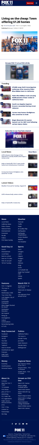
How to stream (6, 347)
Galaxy (20, 276)
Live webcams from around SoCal (24, 295)
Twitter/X (4, 345)
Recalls (4, 235)
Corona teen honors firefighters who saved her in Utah (12, 172)
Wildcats (20, 263)
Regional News (24, 361)
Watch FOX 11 (24, 283)
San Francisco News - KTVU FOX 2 (24, 364)
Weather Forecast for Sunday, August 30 (14, 186)
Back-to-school (6, 256)
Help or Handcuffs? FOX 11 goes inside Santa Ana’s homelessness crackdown (13, 164)
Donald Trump (22, 338)
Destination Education (5, 310)
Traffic (20, 224)
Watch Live (30, 3)
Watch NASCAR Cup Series (24, 392)
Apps (19, 292)
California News (6, 224)
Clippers (20, 256)
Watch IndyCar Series (24, 396)
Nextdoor (4, 343)
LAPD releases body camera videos (12, 194)
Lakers (20, 254)
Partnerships (5, 412)
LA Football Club (23, 270)
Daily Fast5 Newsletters (5, 355)
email (26, 423)
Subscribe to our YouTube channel (18, 131)
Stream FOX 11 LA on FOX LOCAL (17, 63)
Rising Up (4, 315)
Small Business (6, 366)
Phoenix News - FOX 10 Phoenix (24, 368)
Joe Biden (21, 341)
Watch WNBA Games (24, 406)
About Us (5, 378)
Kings (19, 265)
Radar (20, 226)
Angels (20, 261)
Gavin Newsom (22, 343)
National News (6, 229)
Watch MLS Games (24, 408)
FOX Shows (5, 389)
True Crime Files (6, 295)
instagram (19, 423)
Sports (21, 246)
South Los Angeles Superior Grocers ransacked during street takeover (24, 106)
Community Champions (5, 302)
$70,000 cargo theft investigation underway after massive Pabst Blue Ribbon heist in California (24, 89)
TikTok (4, 338)
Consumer (5, 233)
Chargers (20, 252)
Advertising (5, 394)
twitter (15, 423)
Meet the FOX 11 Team (7, 384)
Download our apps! (8, 350)
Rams (19, 249)
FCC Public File (6, 396)
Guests (4, 249)
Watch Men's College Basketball (24, 399)
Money (4, 361)
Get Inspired (5, 313)
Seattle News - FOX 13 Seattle (24, 372)
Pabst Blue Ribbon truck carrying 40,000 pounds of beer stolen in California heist (24, 98)
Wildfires (20, 239)
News (29, 25)
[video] (32, 187)
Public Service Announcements (7, 401)
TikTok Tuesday (6, 263)
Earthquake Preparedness (22, 234)
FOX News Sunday (7, 240)
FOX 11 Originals (7, 286)
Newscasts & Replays (24, 290)
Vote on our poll (6, 261)
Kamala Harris (22, 345)
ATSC (3, 405)
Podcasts (4, 352)
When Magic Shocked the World (8, 306)
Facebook (5, 334)
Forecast (20, 222)
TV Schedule (5, 387)
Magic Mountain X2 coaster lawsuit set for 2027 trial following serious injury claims (24, 122)
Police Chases (6, 226)
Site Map (4, 414)
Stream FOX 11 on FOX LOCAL (23, 287)
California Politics (23, 334)
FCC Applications (7, 398)
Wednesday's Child (7, 293)
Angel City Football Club (23, 273)
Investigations (6, 318)
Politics (4, 238)
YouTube (4, 341)
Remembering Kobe (8, 324)
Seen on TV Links (7, 258)
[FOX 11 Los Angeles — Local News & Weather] (7, 3)
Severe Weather (23, 237)
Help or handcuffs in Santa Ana (11, 203)
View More (32, 152)
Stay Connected (8, 331)
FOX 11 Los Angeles (21, 25)
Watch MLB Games (24, 389)
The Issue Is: (5, 288)
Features (5, 283)
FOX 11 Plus (5, 407)
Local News (6, 152)
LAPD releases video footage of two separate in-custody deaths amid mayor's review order (14, 156)
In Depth (4, 290)
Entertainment (6, 231)
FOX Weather (22, 242)
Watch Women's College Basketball (23, 403)
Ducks (20, 267)
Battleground (22, 347)
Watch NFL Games (24, 383)
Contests (4, 381)
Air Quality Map (22, 229)
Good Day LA (7, 246)
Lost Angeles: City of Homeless (8, 298)
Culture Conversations (6, 321)
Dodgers (20, 258)
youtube (23, 423)
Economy (4, 364)
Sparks (20, 278)
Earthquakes (22, 231)
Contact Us (5, 409)
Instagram (5, 336)
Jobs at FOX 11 (6, 392)
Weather (21, 219)
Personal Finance (7, 368)
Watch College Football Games (23, 386)
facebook (12, 423)
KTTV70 (4, 326)
